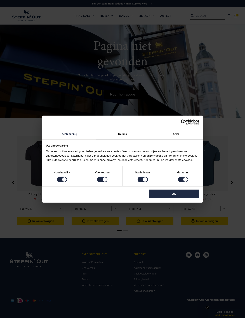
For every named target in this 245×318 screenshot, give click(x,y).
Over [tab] (176, 133)
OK (174, 193)
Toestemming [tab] (68, 133)
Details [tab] (122, 133)
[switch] (102, 179)
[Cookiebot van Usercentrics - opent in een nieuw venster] (183, 122)
